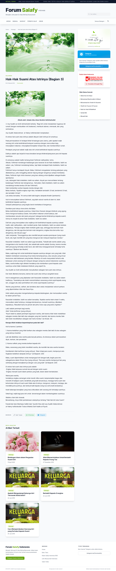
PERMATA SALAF (32, 21)
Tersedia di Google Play (95, 84)
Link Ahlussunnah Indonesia (49, 558)
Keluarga (13, 29)
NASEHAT (22, 21)
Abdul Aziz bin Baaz (86, 95)
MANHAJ (15, 21)
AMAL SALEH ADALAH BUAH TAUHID (20, 1)
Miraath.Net (84, 116)
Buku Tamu (45, 552)
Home (7, 29)
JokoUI (60, 569)
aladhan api (97, 46)
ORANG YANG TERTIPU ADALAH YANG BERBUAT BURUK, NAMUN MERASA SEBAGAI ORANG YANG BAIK (51, 1)
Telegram (42, 415)
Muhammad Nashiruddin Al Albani (91, 99)
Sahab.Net (84, 113)
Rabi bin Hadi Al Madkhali (88, 109)
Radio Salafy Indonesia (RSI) (50, 555)
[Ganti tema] (108, 21)
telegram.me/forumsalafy (93, 66)
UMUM (41, 21)
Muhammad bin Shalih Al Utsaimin (91, 102)
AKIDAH (8, 21)
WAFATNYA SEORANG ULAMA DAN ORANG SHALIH (86, 1)
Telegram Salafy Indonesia (15, 558)
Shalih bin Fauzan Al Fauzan (89, 106)
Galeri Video (45, 561)
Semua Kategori (99, 21)
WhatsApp (31, 415)
